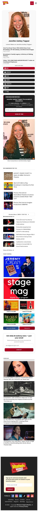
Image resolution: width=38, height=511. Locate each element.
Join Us (28, 499)
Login (27, 3)
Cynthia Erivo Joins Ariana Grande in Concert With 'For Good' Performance (24, 244)
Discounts (27, 328)
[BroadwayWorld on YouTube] (32, 495)
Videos (8, 72)
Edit (7, 88)
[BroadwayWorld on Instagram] (16, 495)
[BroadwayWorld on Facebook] (12, 495)
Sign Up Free (19, 114)
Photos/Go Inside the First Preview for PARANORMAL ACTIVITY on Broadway (23, 229)
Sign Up (10, 489)
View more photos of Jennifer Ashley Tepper (19, 161)
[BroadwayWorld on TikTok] (24, 495)
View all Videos (8, 250)
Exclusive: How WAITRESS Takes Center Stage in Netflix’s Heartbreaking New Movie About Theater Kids (19, 443)
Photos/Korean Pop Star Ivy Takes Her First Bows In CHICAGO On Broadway (25, 222)
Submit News (8, 501)
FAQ (7, 91)
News (8, 80)
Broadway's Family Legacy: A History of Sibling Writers (18, 55)
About (16, 499)
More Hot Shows (11, 328)
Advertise (11, 499)
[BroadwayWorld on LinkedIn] (20, 495)
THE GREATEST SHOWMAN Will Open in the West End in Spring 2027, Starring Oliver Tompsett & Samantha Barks (18, 421)
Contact (22, 499)
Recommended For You (10, 168)
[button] (32, 3)
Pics (7, 76)
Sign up (19, 350)
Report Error (29, 502)
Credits (8, 84)
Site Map (22, 501)
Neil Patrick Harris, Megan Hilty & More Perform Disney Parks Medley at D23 (25, 237)
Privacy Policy (23, 506)
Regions (16, 501)
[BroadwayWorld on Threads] (28, 495)
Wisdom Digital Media (24, 505)
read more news (19, 65)
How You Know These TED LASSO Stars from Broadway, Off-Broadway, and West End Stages (18, 48)
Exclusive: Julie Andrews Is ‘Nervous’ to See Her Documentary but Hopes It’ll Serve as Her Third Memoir (18, 399)
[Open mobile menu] (36, 3)
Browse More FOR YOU (18, 214)
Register (22, 3)
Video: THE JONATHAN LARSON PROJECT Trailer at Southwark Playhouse (18, 61)
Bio (7, 68)
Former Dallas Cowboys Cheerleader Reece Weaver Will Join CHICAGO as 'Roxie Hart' (18, 378)
